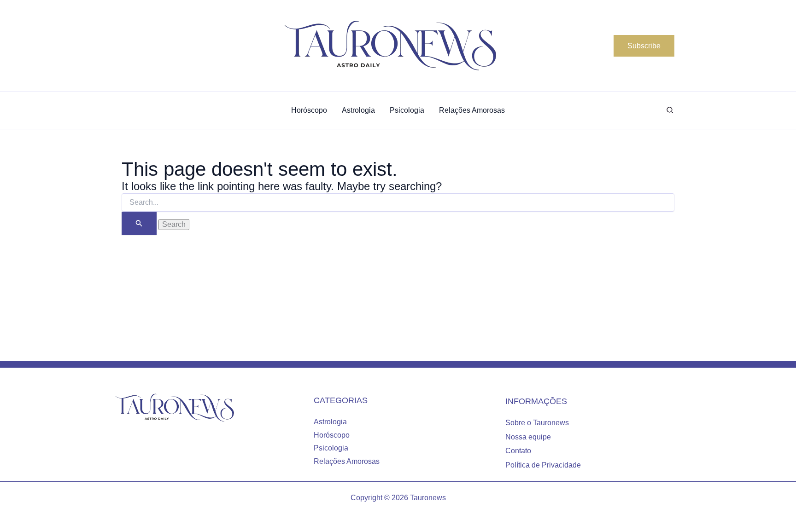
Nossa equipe (528, 437)
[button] (644, 46)
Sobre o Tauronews (537, 423)
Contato (518, 451)
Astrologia (330, 422)
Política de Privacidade (543, 465)
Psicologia (331, 448)
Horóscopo (332, 435)
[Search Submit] (139, 223)
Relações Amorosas (347, 461)
